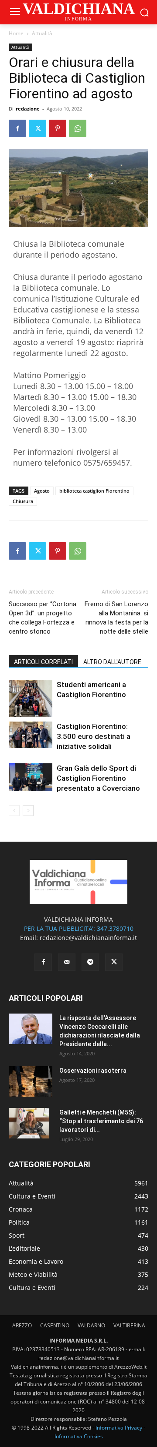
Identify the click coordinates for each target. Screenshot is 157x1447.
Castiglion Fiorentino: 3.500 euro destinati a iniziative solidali (93, 736)
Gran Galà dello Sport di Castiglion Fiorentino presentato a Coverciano (98, 778)
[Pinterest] (57, 128)
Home (16, 33)
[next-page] (28, 810)
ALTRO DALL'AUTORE (112, 661)
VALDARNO (91, 1325)
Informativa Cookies (79, 1436)
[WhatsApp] (77, 128)
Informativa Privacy (119, 1427)
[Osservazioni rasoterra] (30, 1081)
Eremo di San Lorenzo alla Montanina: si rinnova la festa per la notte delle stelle (116, 617)
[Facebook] (17, 128)
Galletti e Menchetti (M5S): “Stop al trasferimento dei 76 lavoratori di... (101, 1121)
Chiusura (23, 501)
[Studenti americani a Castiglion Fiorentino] (30, 698)
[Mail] (66, 962)
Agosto (42, 490)
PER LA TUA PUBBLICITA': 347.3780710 (78, 928)
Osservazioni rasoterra (92, 1070)
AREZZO (22, 1325)
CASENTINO (54, 1325)
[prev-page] (14, 810)
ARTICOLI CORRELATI (43, 661)
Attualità (42, 33)
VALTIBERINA (129, 1325)
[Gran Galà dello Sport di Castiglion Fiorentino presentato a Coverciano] (30, 777)
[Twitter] (37, 128)
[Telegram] (90, 962)
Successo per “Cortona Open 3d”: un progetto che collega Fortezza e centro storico (42, 617)
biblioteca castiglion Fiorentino (94, 490)
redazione (28, 108)
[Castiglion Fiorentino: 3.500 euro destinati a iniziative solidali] (30, 735)
